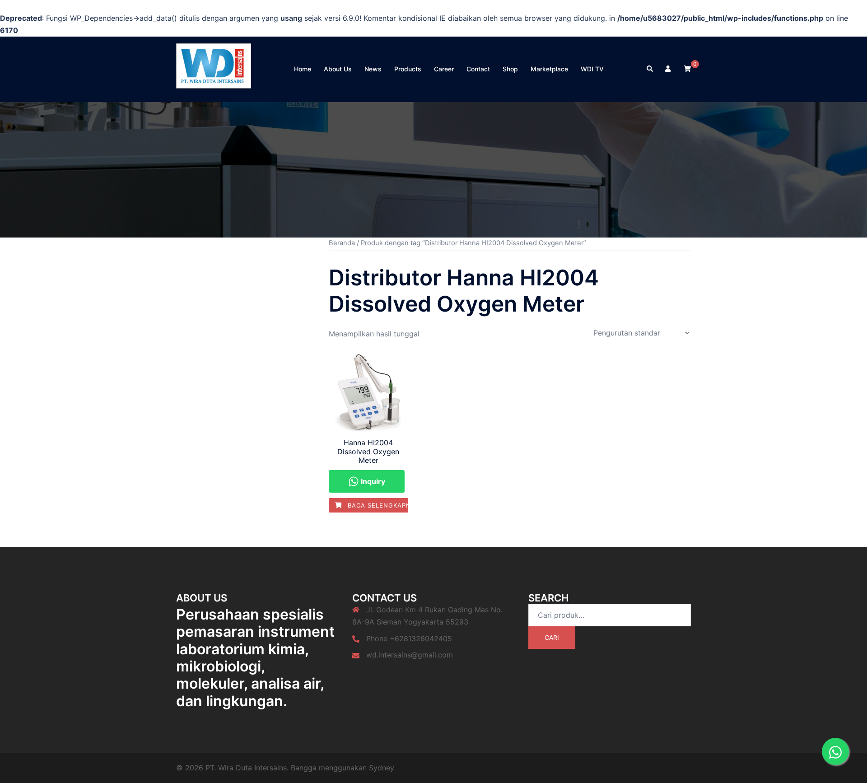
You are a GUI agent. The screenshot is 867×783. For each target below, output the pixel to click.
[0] (687, 68)
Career (444, 69)
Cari (552, 637)
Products (407, 69)
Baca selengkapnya (382, 505)
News (373, 69)
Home (302, 69)
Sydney (381, 767)
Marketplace (549, 69)
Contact (478, 69)
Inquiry (372, 481)
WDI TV (592, 69)
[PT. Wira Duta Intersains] (213, 68)
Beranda (342, 243)
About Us (338, 69)
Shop (510, 69)
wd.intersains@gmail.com (409, 654)
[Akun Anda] (668, 69)
